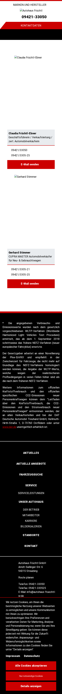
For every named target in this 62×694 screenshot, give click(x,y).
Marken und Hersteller (30, 4)
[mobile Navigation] (5, 34)
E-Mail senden (30, 164)
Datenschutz (32, 656)
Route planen (26, 577)
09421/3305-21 (20, 269)
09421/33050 (19, 150)
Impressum (13, 656)
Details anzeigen (31, 686)
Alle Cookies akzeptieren (31, 665)
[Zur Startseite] (31, 11)
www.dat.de (9, 427)
